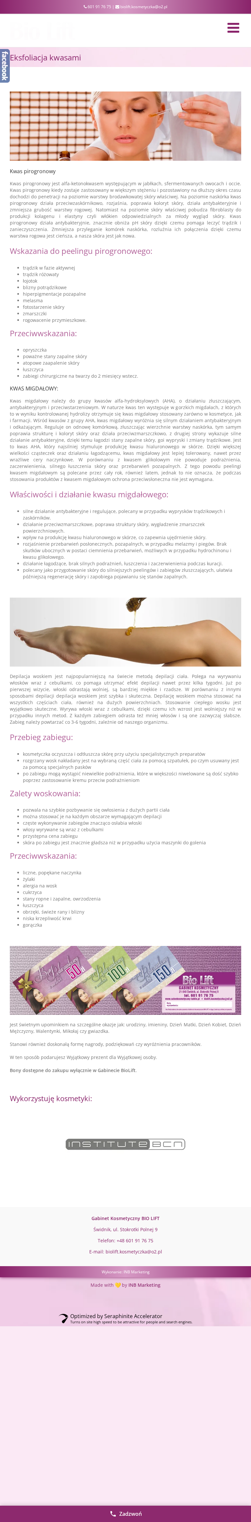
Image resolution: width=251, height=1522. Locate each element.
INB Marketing (137, 1272)
